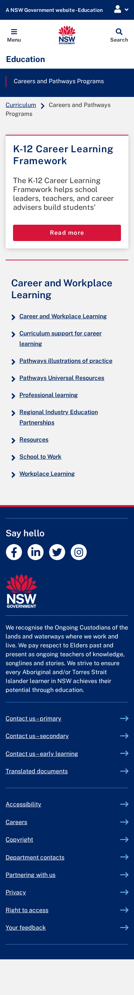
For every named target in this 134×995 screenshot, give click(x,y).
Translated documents (37, 771)
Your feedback (26, 927)
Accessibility (23, 804)
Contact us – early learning (42, 753)
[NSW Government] (67, 591)
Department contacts (35, 857)
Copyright (19, 839)
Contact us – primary (33, 718)
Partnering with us (30, 874)
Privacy (16, 892)
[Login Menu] (121, 9)
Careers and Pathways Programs (59, 81)
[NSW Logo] (67, 35)
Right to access (27, 910)
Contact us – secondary (37, 735)
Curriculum (21, 104)
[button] (14, 35)
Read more (67, 232)
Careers (16, 822)
